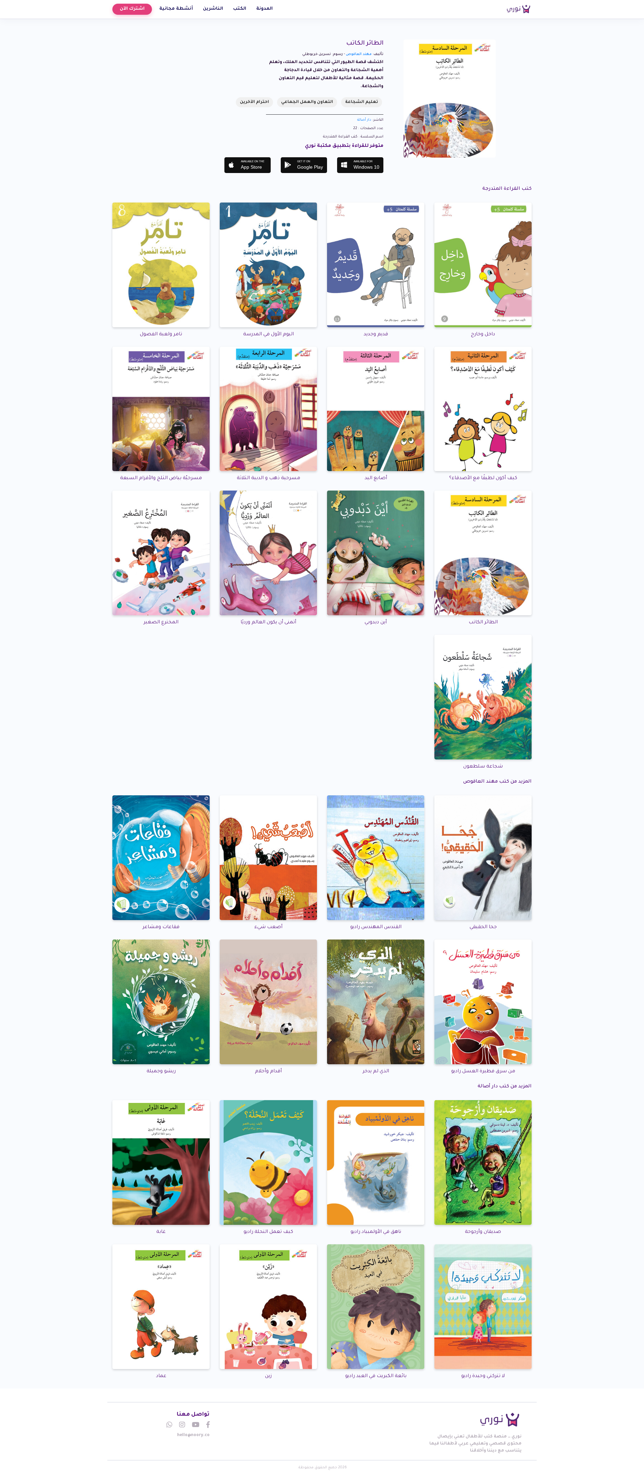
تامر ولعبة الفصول (161, 334)
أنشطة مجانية (176, 8)
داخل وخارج (483, 334)
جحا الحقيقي (483, 927)
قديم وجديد (376, 334)
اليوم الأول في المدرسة (268, 334)
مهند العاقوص (359, 54)
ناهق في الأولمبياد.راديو (376, 1232)
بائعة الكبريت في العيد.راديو (376, 1376)
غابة (161, 1232)
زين (268, 1376)
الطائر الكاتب (483, 622)
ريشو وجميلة (161, 1071)
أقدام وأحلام (268, 1071)
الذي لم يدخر (376, 1071)
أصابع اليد (376, 478)
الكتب (239, 8)
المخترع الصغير (161, 622)
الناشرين (213, 8)
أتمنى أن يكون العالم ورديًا (268, 622)
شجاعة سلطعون (483, 767)
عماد (161, 1376)
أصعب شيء (268, 927)
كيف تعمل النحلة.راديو (268, 1232)
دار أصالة (364, 120)
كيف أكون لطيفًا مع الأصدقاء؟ (483, 478)
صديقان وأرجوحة (483, 1232)
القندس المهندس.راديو (375, 927)
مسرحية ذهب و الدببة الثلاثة (268, 478)
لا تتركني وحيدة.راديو (483, 1376)
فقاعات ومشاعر (161, 927)
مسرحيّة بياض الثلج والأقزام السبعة (161, 478)
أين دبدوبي (376, 622)
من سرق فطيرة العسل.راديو (483, 1071)
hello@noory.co (193, 1435)
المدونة (264, 8)
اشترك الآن (132, 8)
